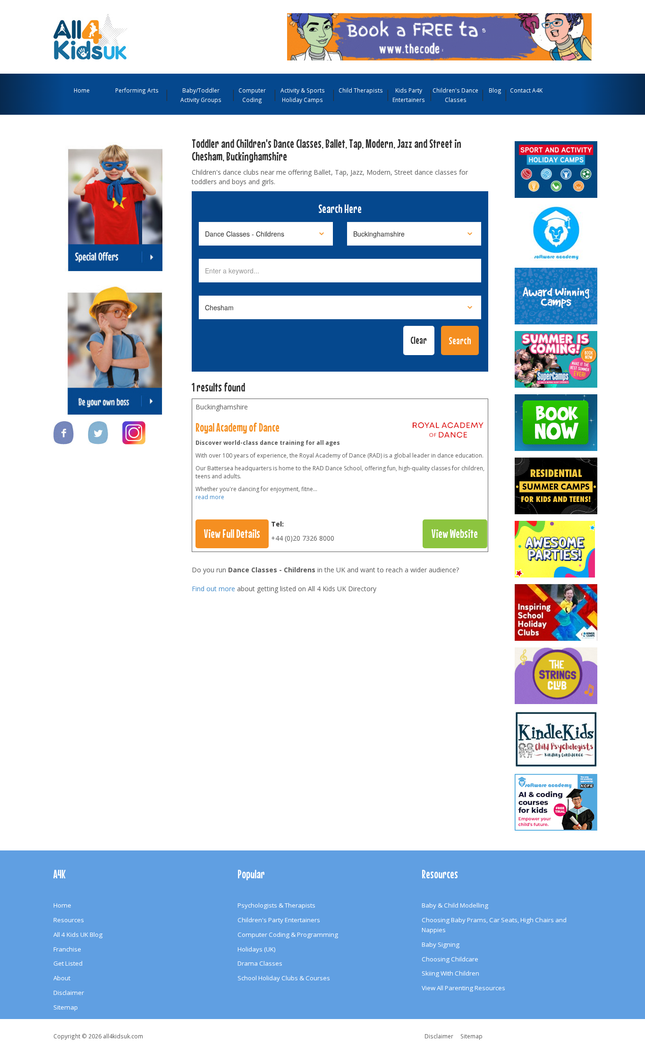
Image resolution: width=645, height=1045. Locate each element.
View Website (455, 533)
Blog (495, 90)
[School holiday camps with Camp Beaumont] (557, 296)
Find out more (213, 588)
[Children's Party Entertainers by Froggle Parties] (557, 422)
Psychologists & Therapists (276, 905)
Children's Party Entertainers (279, 920)
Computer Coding (252, 94)
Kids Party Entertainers (408, 94)
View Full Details (232, 533)
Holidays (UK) (257, 949)
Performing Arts (137, 90)
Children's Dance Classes (455, 94)
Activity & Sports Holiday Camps (302, 94)
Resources (68, 920)
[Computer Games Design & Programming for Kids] (557, 232)
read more (209, 497)
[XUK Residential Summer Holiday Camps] (557, 486)
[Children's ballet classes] (448, 432)
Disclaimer (68, 992)
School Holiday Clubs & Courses (284, 978)
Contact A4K (526, 90)
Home (82, 90)
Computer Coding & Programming (288, 934)
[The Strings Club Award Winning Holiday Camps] (557, 675)
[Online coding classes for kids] (439, 36)
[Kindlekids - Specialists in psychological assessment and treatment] (557, 739)
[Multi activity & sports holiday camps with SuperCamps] (557, 359)
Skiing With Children (450, 973)
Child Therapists (361, 90)
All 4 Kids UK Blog (77, 934)
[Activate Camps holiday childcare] (557, 169)
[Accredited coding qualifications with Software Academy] (557, 802)
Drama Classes (260, 963)
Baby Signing (440, 944)
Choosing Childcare (450, 959)
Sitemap (65, 1007)
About (61, 978)
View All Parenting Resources (463, 988)
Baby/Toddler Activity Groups (200, 94)
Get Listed (68, 963)
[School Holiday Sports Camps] (557, 612)
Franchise (67, 949)
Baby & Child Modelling (455, 905)
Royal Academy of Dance (237, 427)
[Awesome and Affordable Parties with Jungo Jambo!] (557, 549)
